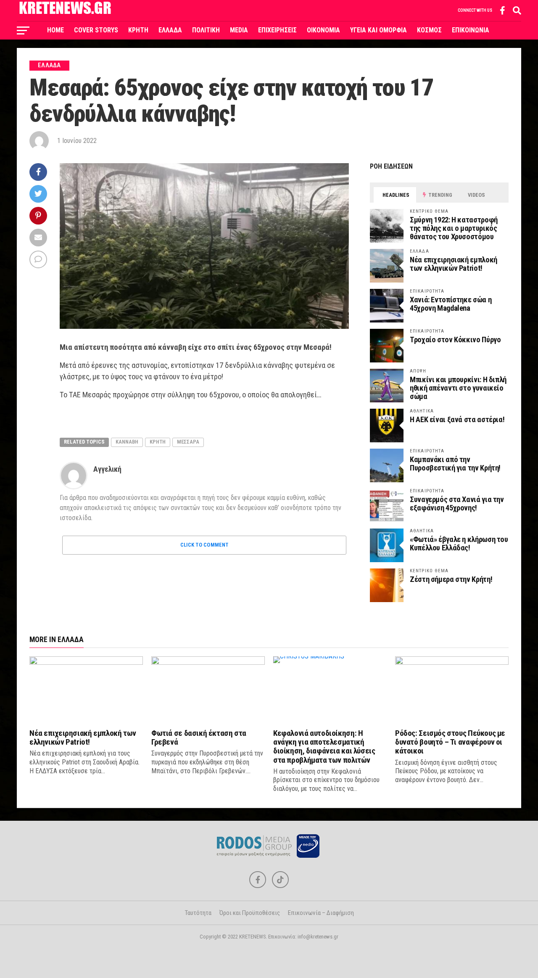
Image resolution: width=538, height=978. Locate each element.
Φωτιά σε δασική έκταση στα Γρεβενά (198, 737)
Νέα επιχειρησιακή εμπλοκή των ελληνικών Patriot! (453, 263)
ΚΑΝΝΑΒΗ (127, 442)
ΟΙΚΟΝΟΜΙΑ (323, 30)
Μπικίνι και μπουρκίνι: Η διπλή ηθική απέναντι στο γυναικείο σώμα (458, 388)
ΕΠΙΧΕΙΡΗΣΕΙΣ (277, 30)
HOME (55, 30)
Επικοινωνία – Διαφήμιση (321, 913)
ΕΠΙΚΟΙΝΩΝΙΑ (470, 30)
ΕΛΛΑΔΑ (170, 30)
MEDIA (239, 30)
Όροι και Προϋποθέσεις (249, 913)
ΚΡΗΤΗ (138, 30)
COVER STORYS (96, 30)
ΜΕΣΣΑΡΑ (188, 442)
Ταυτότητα (198, 913)
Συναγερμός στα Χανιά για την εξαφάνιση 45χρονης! (457, 503)
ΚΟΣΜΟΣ (429, 30)
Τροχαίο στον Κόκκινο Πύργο (455, 339)
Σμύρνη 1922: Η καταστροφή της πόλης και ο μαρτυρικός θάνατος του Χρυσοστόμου (454, 228)
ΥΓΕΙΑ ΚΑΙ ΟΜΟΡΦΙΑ (378, 30)
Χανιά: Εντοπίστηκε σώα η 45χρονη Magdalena (450, 303)
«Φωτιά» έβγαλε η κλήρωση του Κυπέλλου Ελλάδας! (459, 543)
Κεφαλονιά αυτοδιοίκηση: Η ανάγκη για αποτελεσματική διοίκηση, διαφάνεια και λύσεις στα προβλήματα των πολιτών (324, 746)
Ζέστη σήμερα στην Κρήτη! (451, 579)
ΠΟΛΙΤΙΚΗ (206, 30)
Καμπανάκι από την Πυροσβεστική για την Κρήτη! (455, 463)
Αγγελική (107, 469)
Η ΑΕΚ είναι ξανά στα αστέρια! (457, 419)
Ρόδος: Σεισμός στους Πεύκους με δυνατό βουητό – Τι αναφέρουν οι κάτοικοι (450, 742)
